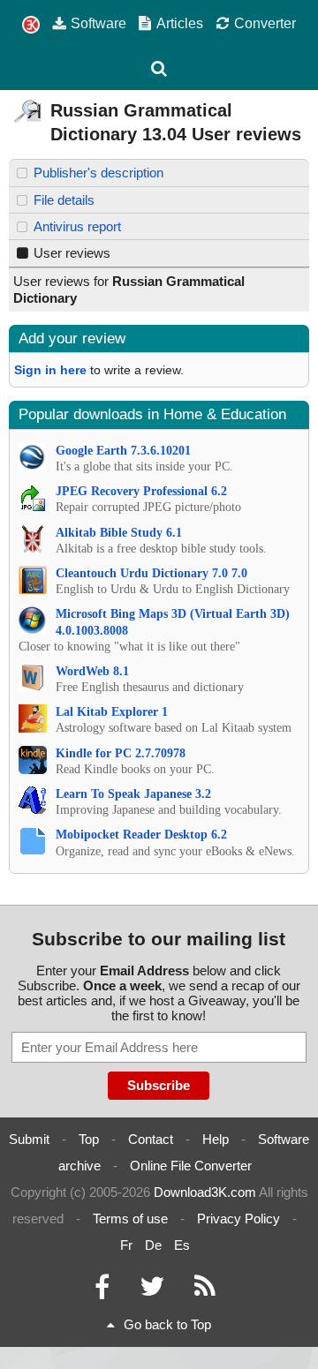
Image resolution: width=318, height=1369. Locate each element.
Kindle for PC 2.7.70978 (121, 753)
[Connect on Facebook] (102, 1290)
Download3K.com (205, 1192)
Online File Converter (191, 1165)
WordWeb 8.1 (92, 671)
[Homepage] (31, 25)
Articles (179, 23)
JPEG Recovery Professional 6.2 (141, 491)
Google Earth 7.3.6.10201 (123, 450)
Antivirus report (77, 226)
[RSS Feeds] (205, 1290)
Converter (265, 23)
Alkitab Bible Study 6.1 (119, 532)
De (153, 1244)
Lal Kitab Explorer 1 (112, 711)
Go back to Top (167, 1324)
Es (182, 1244)
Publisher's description (98, 172)
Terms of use (130, 1218)
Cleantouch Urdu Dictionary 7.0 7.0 (151, 573)
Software (98, 23)
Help (215, 1139)
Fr (126, 1244)
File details (64, 199)
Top (89, 1139)
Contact (150, 1139)
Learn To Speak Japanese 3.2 (133, 794)
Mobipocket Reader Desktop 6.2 (141, 834)
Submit (29, 1139)
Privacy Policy (238, 1218)
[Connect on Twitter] (152, 1290)
